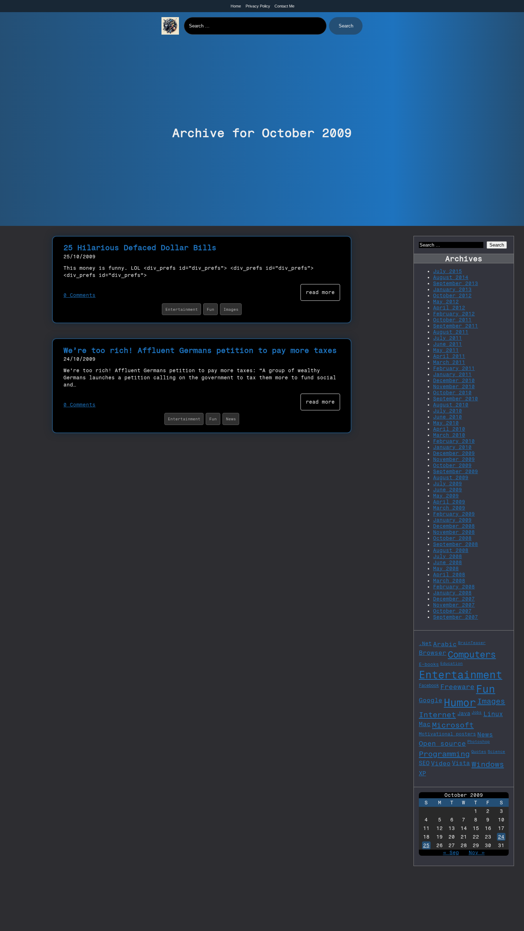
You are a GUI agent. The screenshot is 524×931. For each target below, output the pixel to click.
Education (451, 663)
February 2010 (454, 441)
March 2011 (449, 362)
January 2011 (452, 374)
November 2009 (454, 459)
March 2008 (449, 581)
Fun (210, 309)
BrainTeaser (472, 643)
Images (231, 309)
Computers (472, 654)
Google (430, 700)
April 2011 (449, 356)
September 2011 (455, 326)
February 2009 (454, 514)
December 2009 (454, 453)
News (231, 418)
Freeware (457, 687)
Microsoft (453, 724)
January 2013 (452, 290)
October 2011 (452, 320)
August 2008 (450, 550)
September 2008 (455, 544)
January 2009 (452, 520)
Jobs (477, 712)
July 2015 (447, 271)
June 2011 (447, 344)
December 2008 (454, 526)
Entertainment (181, 309)
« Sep (451, 853)
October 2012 (452, 296)
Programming (444, 753)
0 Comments (79, 295)
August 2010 (450, 405)
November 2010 (454, 387)
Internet (437, 714)
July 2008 (447, 556)
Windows (488, 764)
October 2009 (452, 465)
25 (426, 846)
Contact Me (284, 6)
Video (441, 763)
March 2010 (449, 435)
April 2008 (449, 575)
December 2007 (454, 599)
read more (320, 292)
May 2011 (446, 350)
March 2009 (449, 508)
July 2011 (447, 338)
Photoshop (478, 741)
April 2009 (449, 502)
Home (236, 6)
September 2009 (455, 472)
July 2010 (447, 411)
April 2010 (449, 429)
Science (496, 751)
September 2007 (455, 617)
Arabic (445, 644)
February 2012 (454, 314)
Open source (442, 743)
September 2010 (455, 399)
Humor (460, 703)
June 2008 (447, 563)
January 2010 (452, 447)
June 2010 (447, 417)
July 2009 (447, 484)
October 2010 (452, 393)
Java (463, 713)
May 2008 (446, 569)
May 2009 (446, 496)
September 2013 (455, 283)
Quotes (478, 751)
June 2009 (447, 490)
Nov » (477, 853)
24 (501, 837)
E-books (429, 664)
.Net (425, 644)
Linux (493, 714)
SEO (424, 763)
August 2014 (450, 277)
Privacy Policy (258, 6)
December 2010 (454, 381)
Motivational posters (447, 734)
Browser (432, 652)
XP (422, 773)
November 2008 (454, 532)
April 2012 (449, 308)
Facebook (429, 685)
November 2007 (454, 605)
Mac (425, 724)
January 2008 (452, 593)
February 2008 (454, 587)
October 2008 (452, 538)
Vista (461, 763)
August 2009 (450, 478)
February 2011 (454, 368)
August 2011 (450, 332)
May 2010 (446, 423)
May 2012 (446, 302)
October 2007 (452, 611)
